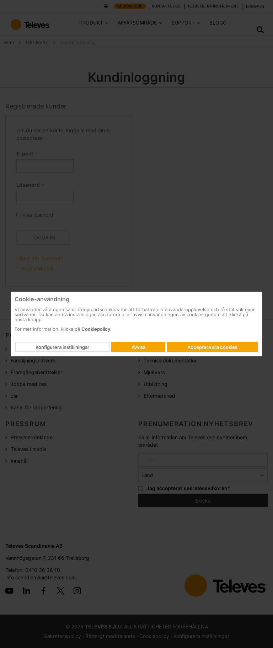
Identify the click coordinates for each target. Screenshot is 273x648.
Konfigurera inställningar (62, 347)
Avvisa (138, 347)
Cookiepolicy (95, 329)
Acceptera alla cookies (212, 347)
